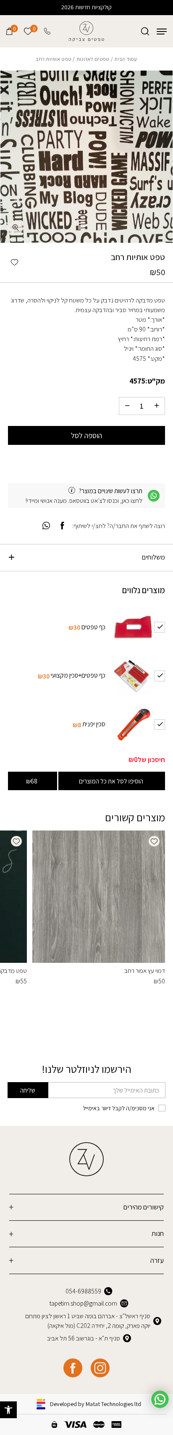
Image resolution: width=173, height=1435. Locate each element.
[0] (9, 31)
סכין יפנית (93, 724)
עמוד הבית (125, 59)
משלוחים (153, 557)
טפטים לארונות (93, 59)
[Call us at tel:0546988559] (48, 31)
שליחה (27, 1090)
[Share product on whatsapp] (46, 525)
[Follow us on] (100, 1368)
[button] (8, 1409)
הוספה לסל (86, 435)
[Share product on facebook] (62, 525)
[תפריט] (162, 31)
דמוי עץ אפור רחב (144, 970)
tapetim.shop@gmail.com (83, 1303)
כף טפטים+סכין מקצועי (78, 675)
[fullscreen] (15, 228)
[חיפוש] (145, 31)
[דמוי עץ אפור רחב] (98, 897)
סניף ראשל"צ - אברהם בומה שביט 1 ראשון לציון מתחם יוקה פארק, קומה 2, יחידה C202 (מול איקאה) (87, 1320)
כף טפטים (93, 627)
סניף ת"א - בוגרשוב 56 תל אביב (83, 1338)
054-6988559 (83, 1291)
